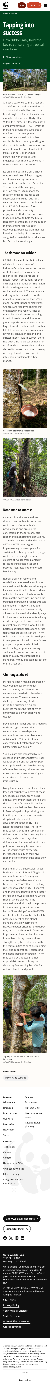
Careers (7, 1152)
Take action (9, 1146)
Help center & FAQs (13, 1163)
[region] (25, 1361)
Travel (6, 1135)
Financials (8, 1107)
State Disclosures (13, 1316)
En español (8, 1124)
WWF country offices (13, 1168)
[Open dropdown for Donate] (39, 5)
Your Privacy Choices (15, 1310)
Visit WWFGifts (32, 1107)
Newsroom (8, 1129)
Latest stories (10, 1113)
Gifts (22, 5)
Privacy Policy (11, 1305)
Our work (8, 1118)
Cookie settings (12, 1327)
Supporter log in (15, 1228)
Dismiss (25, 1372)
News (5, 14)
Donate (32, 5)
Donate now (31, 1102)
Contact (7, 1157)
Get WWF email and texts (20, 1218)
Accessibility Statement (16, 1321)
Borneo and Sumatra (15, 1077)
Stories (14, 14)
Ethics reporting (11, 1174)
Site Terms (9, 1299)
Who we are (9, 1102)
